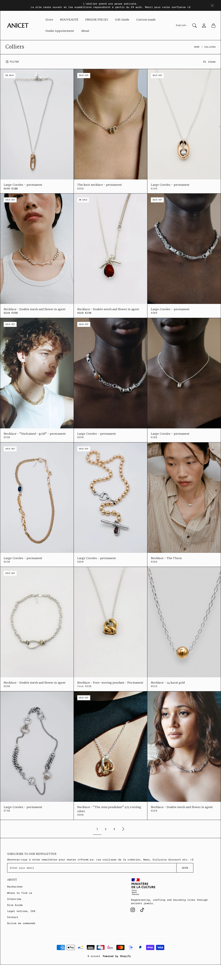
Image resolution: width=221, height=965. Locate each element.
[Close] (212, 5)
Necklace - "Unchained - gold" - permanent (35, 434)
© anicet (94, 956)
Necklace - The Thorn (166, 558)
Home (197, 47)
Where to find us (19, 893)
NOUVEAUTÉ (69, 20)
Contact (12, 917)
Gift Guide (122, 20)
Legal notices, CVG (21, 911)
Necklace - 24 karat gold (168, 683)
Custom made (146, 20)
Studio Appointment (59, 31)
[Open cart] (213, 25)
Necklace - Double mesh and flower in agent (35, 309)
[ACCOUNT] (204, 25)
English (181, 25)
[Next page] (123, 829)
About (85, 31)
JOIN (185, 868)
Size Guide (15, 905)
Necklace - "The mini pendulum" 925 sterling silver (109, 809)
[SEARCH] (194, 25)
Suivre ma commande (21, 923)
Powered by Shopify (117, 956)
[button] (132, 910)
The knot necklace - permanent (99, 185)
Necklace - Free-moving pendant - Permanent (110, 683)
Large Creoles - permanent (23, 185)
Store (49, 20)
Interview (14, 899)
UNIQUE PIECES (96, 20)
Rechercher (15, 886)
